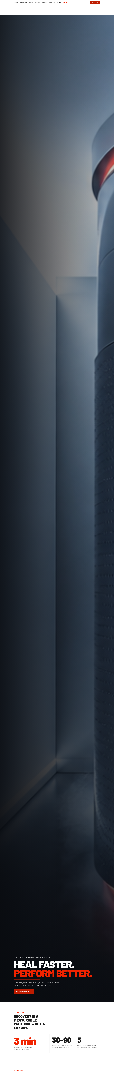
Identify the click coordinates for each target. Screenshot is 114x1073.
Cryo (62, 2)
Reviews (31, 2)
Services (16, 2)
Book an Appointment (23, 991)
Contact (37, 2)
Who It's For (23, 2)
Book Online (52, 2)
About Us (44, 2)
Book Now (95, 2)
